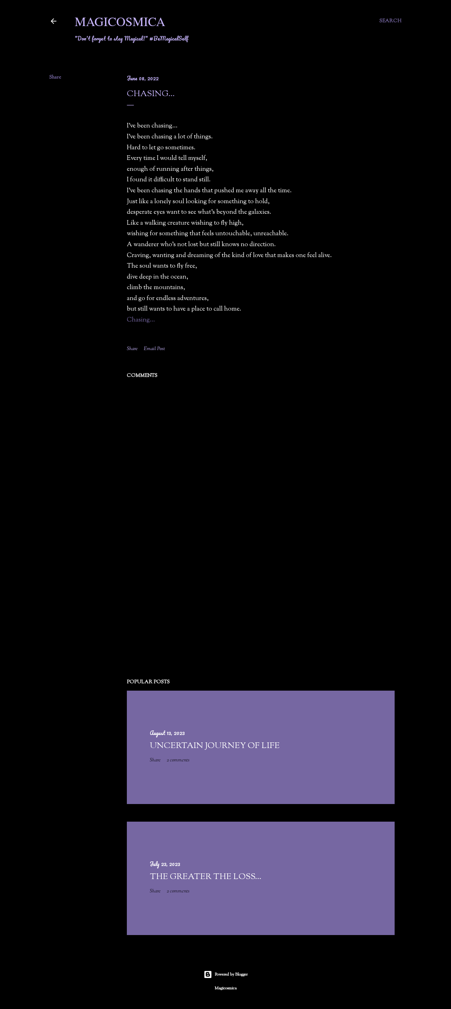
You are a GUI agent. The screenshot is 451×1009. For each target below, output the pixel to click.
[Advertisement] (261, 611)
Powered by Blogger (231, 974)
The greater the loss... (205, 877)
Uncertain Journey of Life (215, 746)
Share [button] (55, 77)
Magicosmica (120, 21)
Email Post (154, 349)
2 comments (178, 760)
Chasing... (141, 320)
